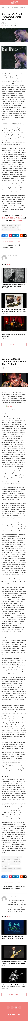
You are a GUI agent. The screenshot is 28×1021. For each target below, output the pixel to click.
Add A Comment (14, 994)
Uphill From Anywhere (15, 229)
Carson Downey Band (15, 857)
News (2, 11)
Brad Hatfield (10, 225)
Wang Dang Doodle (7, 870)
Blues (3, 225)
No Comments (6, 370)
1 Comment (5, 25)
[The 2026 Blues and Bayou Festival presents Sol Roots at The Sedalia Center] (14, 927)
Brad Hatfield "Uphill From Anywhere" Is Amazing (20, 886)
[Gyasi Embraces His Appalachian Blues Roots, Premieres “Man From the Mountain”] (14, 275)
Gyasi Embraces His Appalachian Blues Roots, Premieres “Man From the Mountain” (13, 286)
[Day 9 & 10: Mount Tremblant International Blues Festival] (14, 379)
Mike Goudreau (6, 861)
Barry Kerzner (9, 23)
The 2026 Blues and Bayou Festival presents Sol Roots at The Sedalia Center (12, 938)
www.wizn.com (18, 911)
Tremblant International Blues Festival (11, 868)
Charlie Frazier (9, 367)
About (19, 1014)
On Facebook (18, 220)
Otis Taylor (5, 863)
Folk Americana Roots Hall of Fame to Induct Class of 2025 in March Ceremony (13, 985)
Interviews (21, 1012)
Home (4, 1012)
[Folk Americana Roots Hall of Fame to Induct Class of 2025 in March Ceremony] (14, 975)
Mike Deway (17, 859)
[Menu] (2, 2)
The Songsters (5, 866)
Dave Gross (5, 227)
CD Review (17, 225)
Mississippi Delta (14, 227)
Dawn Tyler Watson (7, 859)
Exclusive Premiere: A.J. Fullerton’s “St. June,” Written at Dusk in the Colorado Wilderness (13, 334)
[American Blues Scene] (15, 2)
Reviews (14, 1012)
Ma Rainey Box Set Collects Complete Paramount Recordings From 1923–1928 (13, 310)
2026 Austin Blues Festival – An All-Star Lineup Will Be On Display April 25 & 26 (13, 962)
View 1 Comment (14, 344)
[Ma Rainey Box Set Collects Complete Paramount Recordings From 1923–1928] (14, 300)
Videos (14, 1014)
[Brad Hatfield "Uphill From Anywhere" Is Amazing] (14, 35)
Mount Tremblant (16, 861)
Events (3, 355)
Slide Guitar (5, 229)
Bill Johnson (5, 857)
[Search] (26, 2)
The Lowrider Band (14, 863)
